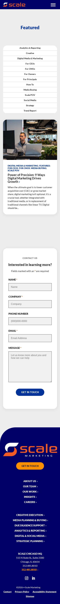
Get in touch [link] (30, 465)
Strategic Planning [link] (29, 541)
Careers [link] (29, 502)
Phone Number (18, 313)
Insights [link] (29, 497)
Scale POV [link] (30, 95)
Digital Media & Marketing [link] (30, 58)
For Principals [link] (30, 79)
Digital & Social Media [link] (30, 536)
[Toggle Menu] (53, 4)
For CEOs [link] (30, 63)
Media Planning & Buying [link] (29, 520)
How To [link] (30, 84)
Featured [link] (44, 165)
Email (12, 330)
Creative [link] (30, 53)
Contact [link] (8, 592)
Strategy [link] (30, 105)
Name (12, 279)
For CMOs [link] (30, 68)
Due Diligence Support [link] (30, 525)
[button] (26, 579)
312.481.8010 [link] (29, 569)
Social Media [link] (30, 100)
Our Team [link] (29, 486)
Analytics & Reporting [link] (30, 48)
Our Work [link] (30, 492)
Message (14, 347)
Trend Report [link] (30, 110)
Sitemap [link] (30, 596)
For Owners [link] (30, 74)
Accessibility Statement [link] (44, 592)
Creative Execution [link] (29, 515)
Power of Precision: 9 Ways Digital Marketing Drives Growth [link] (26, 178)
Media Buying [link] (30, 89)
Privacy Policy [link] (22, 592)
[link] (14, 5)
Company (15, 296)
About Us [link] (29, 481)
